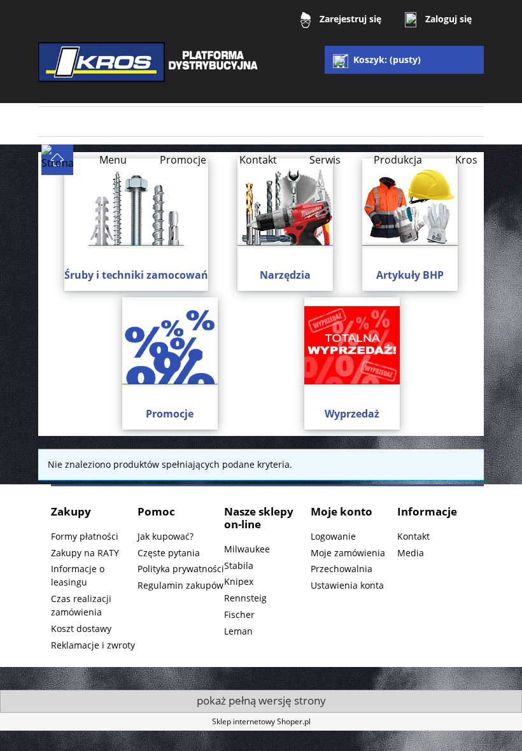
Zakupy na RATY (85, 553)
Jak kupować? (166, 536)
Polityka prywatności (181, 569)
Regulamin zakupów (180, 585)
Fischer (239, 614)
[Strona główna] (149, 70)
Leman (238, 631)
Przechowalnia (341, 569)
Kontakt (413, 536)
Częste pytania (169, 553)
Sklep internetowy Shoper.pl (261, 721)
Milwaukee (247, 549)
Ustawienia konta (347, 585)
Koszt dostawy (81, 628)
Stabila (238, 565)
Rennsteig (245, 598)
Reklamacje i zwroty (93, 645)
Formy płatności (84, 536)
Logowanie (333, 536)
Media (410, 553)
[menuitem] (113, 159)
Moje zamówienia (348, 553)
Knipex (238, 581)
